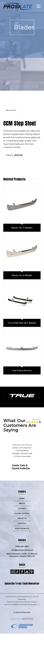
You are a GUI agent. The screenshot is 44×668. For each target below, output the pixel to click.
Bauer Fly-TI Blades (22, 227)
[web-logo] (18, 5)
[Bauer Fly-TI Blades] (22, 205)
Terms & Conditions (15, 602)
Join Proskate (22, 528)
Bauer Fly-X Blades (22, 275)
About (22, 503)
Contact (22, 523)
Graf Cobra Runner (22, 370)
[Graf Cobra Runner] (22, 347)
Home (22, 498)
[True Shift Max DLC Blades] (22, 300)
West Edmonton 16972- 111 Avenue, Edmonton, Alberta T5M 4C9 (22, 555)
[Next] (39, 397)
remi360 (33, 604)
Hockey (22, 508)
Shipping (7, 604)
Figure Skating (22, 513)
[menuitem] (37, 5)
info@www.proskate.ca (22, 550)
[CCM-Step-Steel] (10, 110)
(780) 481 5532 (22, 546)
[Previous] (4, 397)
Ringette (22, 518)
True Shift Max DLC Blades (22, 323)
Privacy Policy (30, 602)
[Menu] (37, 5)
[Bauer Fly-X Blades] (22, 252)
